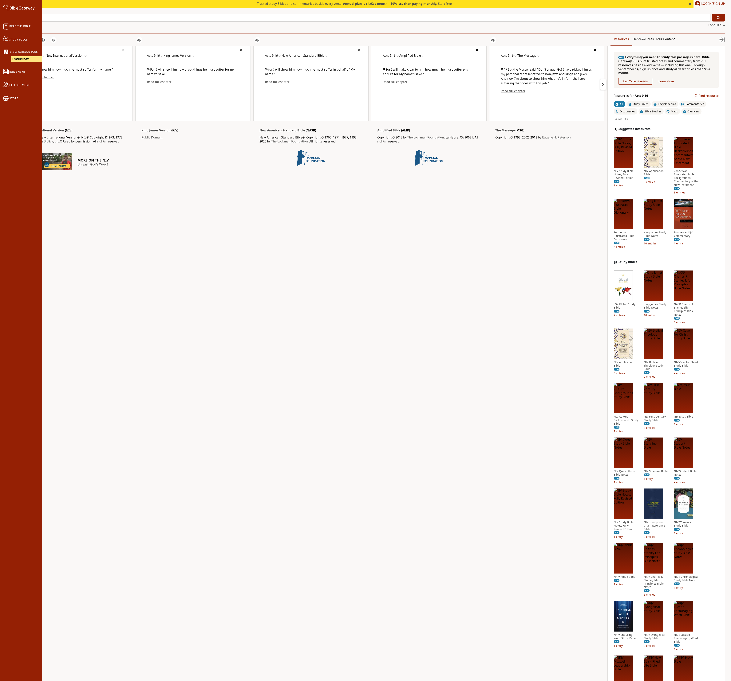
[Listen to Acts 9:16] (53, 40)
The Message (505, 130)
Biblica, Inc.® (53, 141)
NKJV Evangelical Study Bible (654, 636)
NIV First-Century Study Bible (655, 418)
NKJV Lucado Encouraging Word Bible (686, 638)
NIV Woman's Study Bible (682, 523)
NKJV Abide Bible (624, 576)
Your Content (665, 39)
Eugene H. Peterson (556, 137)
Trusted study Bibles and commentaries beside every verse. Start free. (354, 4)
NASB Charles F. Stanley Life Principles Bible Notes (684, 309)
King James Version (156, 130)
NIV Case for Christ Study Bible (686, 363)
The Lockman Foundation (289, 141)
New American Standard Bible (282, 130)
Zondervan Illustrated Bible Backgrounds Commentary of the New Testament (686, 178)
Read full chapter (159, 82)
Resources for (631, 96)
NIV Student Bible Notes (685, 472)
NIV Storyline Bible (656, 471)
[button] (709, 4)
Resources (621, 39)
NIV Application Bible (654, 172)
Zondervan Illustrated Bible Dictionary (624, 236)
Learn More (666, 81)
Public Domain (151, 137)
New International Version (44, 130)
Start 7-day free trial (635, 81)
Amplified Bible (388, 130)
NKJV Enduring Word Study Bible (625, 636)
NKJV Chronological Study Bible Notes (686, 578)
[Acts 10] (603, 84)
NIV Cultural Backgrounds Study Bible (626, 420)
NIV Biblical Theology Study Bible (653, 365)
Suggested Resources (634, 129)
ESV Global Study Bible (624, 305)
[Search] (718, 17)
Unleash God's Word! (92, 164)
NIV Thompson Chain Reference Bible (654, 525)
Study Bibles (627, 262)
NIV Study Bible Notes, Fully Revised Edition (624, 174)
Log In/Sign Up (713, 4)
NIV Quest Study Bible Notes (624, 472)
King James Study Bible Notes (655, 234)
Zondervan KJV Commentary (683, 234)
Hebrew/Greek (643, 39)
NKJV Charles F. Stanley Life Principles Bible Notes (654, 582)
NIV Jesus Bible (683, 416)
